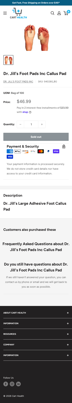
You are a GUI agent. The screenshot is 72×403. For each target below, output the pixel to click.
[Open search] (52, 13)
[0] (66, 13)
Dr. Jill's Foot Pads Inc (18, 81)
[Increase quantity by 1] (41, 124)
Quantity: (9, 124)
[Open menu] (5, 13)
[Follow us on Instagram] (12, 384)
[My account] (59, 13)
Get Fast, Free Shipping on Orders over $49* (36, 2)
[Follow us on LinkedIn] (18, 384)
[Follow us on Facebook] (5, 384)
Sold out (36, 136)
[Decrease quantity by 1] (20, 124)
